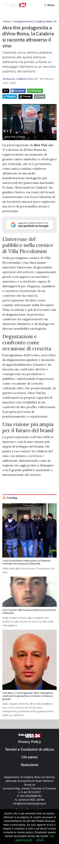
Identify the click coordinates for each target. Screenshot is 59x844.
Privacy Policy (29, 742)
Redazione (29, 765)
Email (41, 96)
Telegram (11, 96)
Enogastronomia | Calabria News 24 (34, 21)
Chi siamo (30, 757)
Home (6, 21)
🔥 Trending (9, 498)
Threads (27, 96)
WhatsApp (36, 91)
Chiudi (40, 839)
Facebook (19, 91)
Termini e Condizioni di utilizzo (29, 749)
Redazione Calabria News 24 (20, 78)
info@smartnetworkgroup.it (29, 803)
